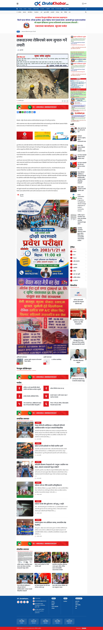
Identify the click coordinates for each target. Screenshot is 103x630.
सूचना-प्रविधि (46, 12)
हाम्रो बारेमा (77, 601)
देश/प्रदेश (53, 603)
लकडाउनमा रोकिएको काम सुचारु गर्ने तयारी (42, 43)
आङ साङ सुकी (58, 9)
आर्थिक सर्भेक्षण (66, 9)
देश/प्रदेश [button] (36, 12)
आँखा (53, 9)
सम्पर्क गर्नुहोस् (77, 605)
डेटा (76, 608)
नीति (76, 606)
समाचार (24, 12)
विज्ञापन (76, 603)
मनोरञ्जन (57, 12)
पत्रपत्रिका (65, 601)
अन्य (69, 12)
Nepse (30, 9)
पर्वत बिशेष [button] (30, 12)
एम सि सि (75, 280)
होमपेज (19, 12)
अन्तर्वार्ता (52, 12)
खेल (61, 12)
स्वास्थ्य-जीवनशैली (55, 606)
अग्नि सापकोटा (36, 9)
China (21, 9)
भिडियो (65, 12)
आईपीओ (48, 9)
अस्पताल (42, 9)
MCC (25, 9)
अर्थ (41, 12)
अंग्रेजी (84, 3)
